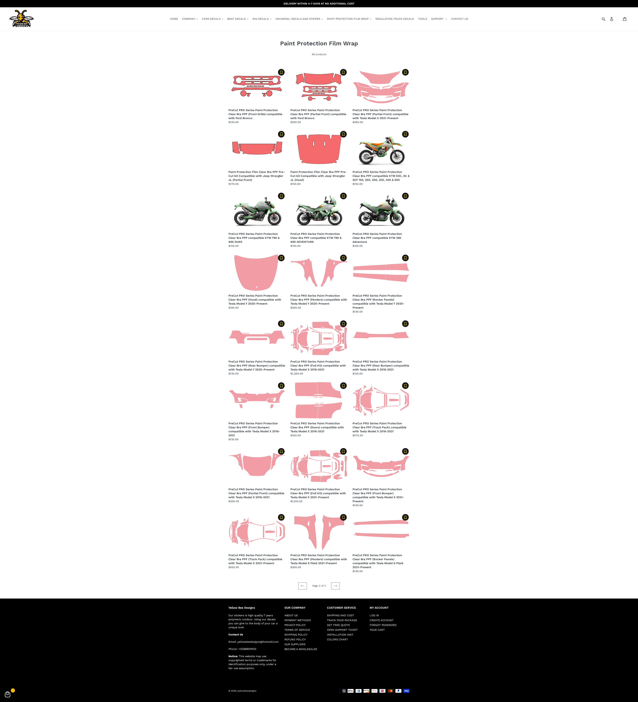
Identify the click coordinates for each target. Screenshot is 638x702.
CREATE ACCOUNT (382, 620)
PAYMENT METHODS (297, 620)
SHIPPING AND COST (340, 615)
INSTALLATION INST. (340, 634)
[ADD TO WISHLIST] (281, 72)
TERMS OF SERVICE (297, 629)
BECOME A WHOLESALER (300, 649)
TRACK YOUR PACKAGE (342, 620)
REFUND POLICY (295, 639)
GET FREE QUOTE (338, 625)
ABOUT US (291, 615)
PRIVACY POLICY (295, 625)
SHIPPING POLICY (295, 634)
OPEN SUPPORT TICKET (342, 629)
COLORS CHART (337, 639)
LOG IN (374, 615)
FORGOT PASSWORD (383, 625)
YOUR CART (377, 629)
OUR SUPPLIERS (294, 644)
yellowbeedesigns (246, 691)
